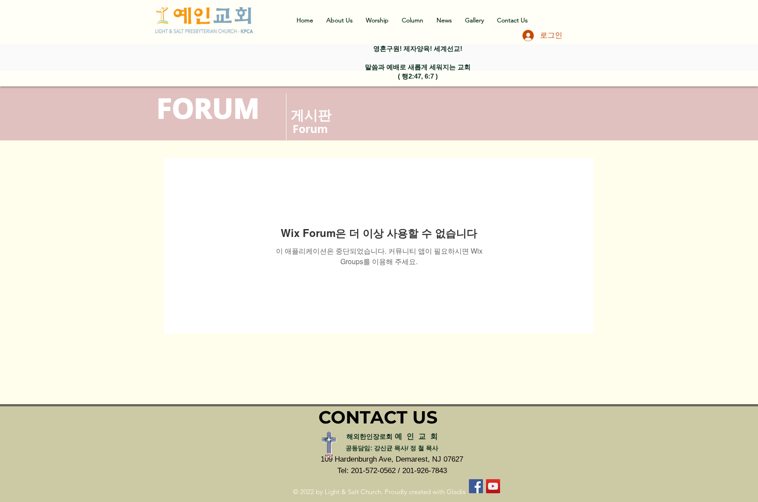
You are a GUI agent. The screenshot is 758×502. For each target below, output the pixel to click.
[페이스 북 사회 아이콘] (476, 486)
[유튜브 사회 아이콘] (493, 486)
